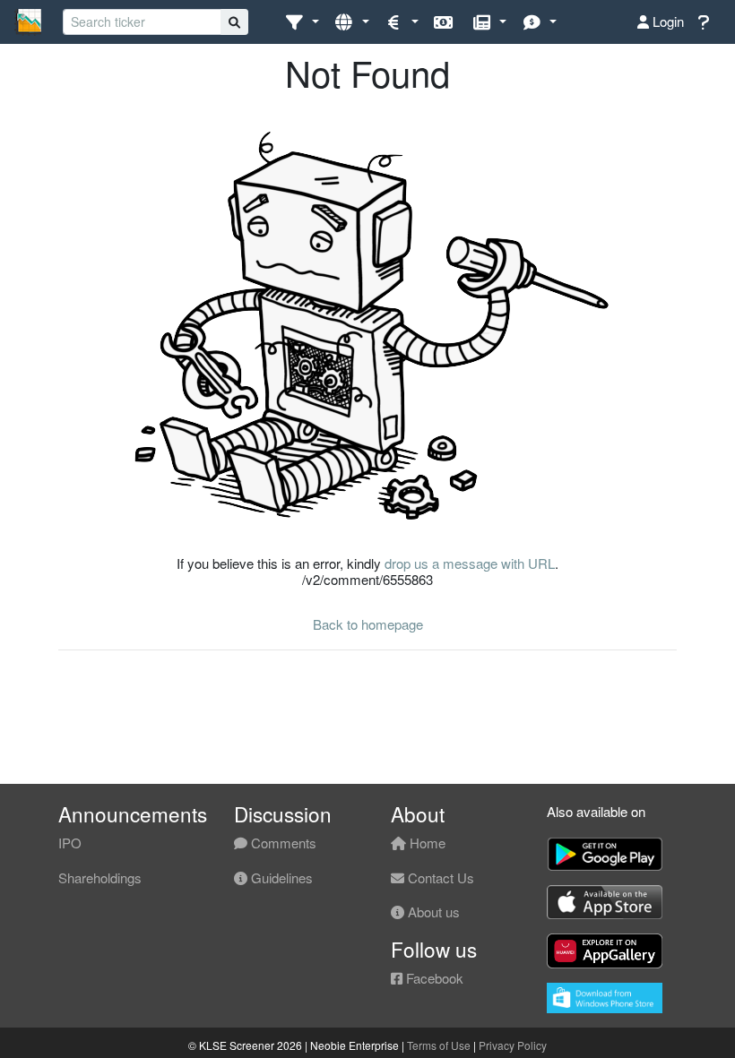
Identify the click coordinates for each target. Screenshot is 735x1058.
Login (666, 21)
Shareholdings (100, 877)
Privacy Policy (513, 1045)
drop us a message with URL (470, 563)
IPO (70, 842)
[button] (301, 21)
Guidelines (280, 877)
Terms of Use (439, 1045)
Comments (281, 842)
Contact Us (439, 877)
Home (425, 842)
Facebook (432, 977)
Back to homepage (368, 624)
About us (432, 911)
